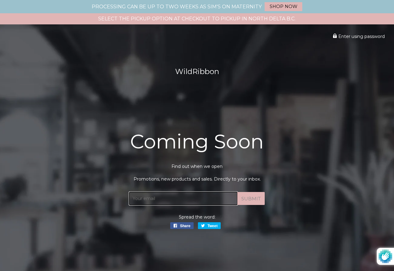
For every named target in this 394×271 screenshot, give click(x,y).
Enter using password (361, 36)
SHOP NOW (283, 6)
